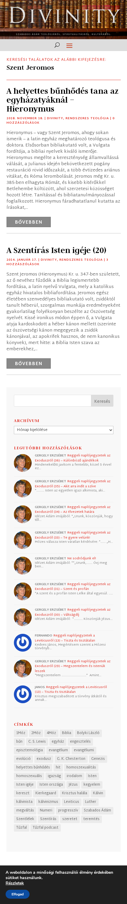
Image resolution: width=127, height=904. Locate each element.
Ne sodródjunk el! (81, 558)
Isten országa (51, 785)
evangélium (58, 750)
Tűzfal (21, 828)
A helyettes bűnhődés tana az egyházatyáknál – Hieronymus (62, 100)
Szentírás (48, 819)
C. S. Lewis (37, 742)
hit (58, 767)
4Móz (51, 733)
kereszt (23, 793)
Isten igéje (25, 785)
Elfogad (18, 894)
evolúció (23, 759)
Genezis (98, 759)
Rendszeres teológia (87, 118)
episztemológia (29, 750)
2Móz (36, 733)
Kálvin (98, 793)
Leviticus (71, 802)
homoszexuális (29, 776)
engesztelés (80, 742)
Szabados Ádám (97, 810)
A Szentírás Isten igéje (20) (56, 250)
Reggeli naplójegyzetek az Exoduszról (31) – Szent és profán (72, 586)
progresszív (68, 810)
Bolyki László (88, 733)
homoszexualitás (81, 767)
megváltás (25, 810)
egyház (58, 742)
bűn (19, 742)
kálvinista (24, 802)
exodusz (44, 759)
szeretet (69, 819)
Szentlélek (25, 819)
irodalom (74, 776)
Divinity (55, 118)
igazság (54, 776)
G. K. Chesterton (71, 759)
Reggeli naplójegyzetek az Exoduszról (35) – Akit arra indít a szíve (72, 483)
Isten (92, 776)
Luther (90, 802)
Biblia (66, 733)
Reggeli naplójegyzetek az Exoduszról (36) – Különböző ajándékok (72, 458)
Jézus (73, 785)
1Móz (20, 733)
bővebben (29, 223)
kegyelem (92, 785)
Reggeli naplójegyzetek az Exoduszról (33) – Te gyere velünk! (72, 535)
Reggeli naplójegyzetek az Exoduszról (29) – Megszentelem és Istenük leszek (72, 666)
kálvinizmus (48, 802)
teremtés (91, 819)
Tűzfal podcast (45, 828)
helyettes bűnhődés (33, 767)
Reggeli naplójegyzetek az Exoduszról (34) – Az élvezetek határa (72, 509)
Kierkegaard (45, 793)
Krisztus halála (74, 793)
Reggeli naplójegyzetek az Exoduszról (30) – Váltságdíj (72, 612)
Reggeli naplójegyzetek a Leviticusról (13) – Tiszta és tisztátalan (65, 638)
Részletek (15, 883)
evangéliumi (84, 750)
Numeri (46, 810)
